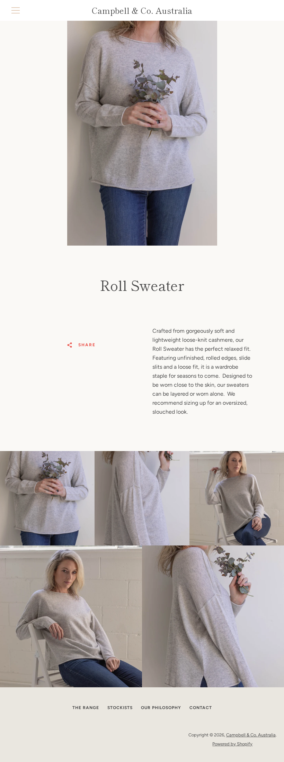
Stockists (120, 707)
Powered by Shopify (232, 743)
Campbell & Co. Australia (251, 734)
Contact (200, 707)
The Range (85, 707)
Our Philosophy (161, 707)
